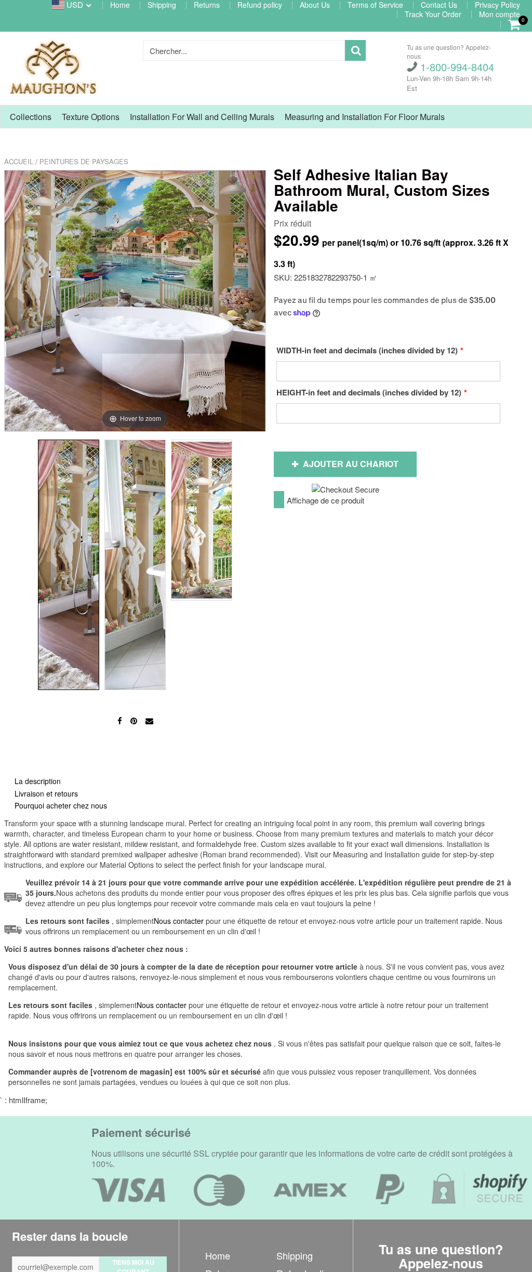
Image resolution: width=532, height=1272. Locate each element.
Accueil (18, 161)
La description (38, 781)
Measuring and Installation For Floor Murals (365, 117)
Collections (30, 117)
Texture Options (90, 117)
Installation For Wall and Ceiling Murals (202, 117)
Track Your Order (433, 14)
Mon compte (499, 14)
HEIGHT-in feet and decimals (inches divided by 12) (368, 392)
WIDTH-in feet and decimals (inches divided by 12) (367, 350)
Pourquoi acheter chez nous (61, 805)
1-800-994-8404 (455, 66)
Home (217, 1255)
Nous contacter (162, 1005)
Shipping (294, 1255)
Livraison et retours (46, 793)
